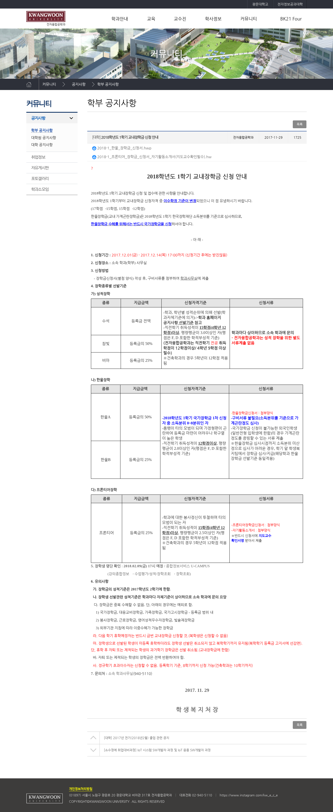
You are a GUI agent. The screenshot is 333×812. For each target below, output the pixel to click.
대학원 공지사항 (43, 138)
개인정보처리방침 (80, 789)
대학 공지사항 (42, 145)
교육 (151, 18)
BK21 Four (291, 18)
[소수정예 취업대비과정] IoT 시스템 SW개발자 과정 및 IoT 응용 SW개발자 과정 (157, 750)
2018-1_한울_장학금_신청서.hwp (123, 148)
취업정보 (38, 157)
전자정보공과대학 (290, 4)
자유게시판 (40, 167)
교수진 (180, 18)
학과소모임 (40, 189)
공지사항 (79, 84)
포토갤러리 (40, 178)
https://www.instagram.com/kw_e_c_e (249, 795)
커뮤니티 (248, 18)
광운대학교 (260, 4)
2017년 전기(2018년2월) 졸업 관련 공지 (136, 738)
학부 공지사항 (108, 84)
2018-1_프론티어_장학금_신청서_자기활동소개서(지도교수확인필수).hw (154, 157)
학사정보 (213, 18)
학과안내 (119, 18)
